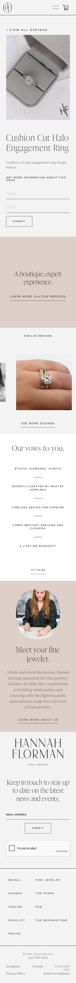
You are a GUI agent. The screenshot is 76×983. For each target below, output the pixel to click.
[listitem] (44, 382)
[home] (7, 7)
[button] (55, 7)
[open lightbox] (44, 382)
